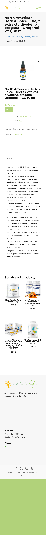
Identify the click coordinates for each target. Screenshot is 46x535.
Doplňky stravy (17, 134)
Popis (10, 158)
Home (11, 37)
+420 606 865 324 (16, 2)
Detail (9, 110)
